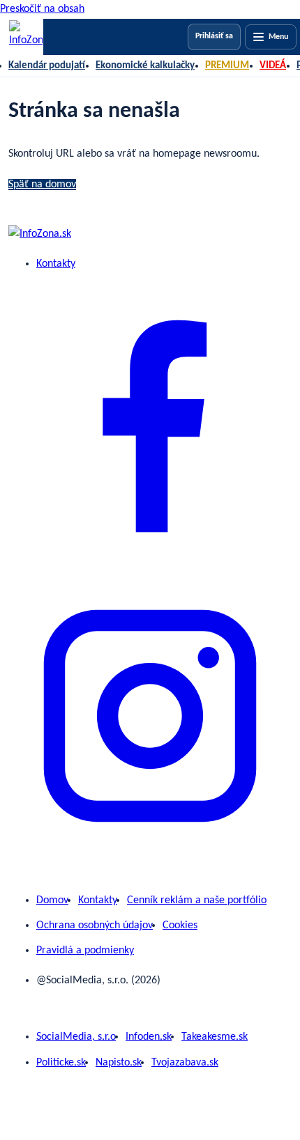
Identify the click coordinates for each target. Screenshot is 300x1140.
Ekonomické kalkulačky (145, 66)
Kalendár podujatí (46, 66)
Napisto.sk (119, 1062)
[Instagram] (150, 854)
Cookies (180, 925)
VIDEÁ (273, 66)
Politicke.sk (61, 1062)
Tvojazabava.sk (184, 1062)
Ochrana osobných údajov (94, 925)
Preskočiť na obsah (42, 9)
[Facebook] (150, 564)
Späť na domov (42, 184)
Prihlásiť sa (214, 36)
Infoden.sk (149, 1037)
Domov (52, 900)
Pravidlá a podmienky (85, 950)
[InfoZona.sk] (26, 37)
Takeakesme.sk (214, 1037)
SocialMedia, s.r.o (76, 1037)
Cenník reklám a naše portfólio (197, 900)
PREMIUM (227, 66)
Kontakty (55, 264)
